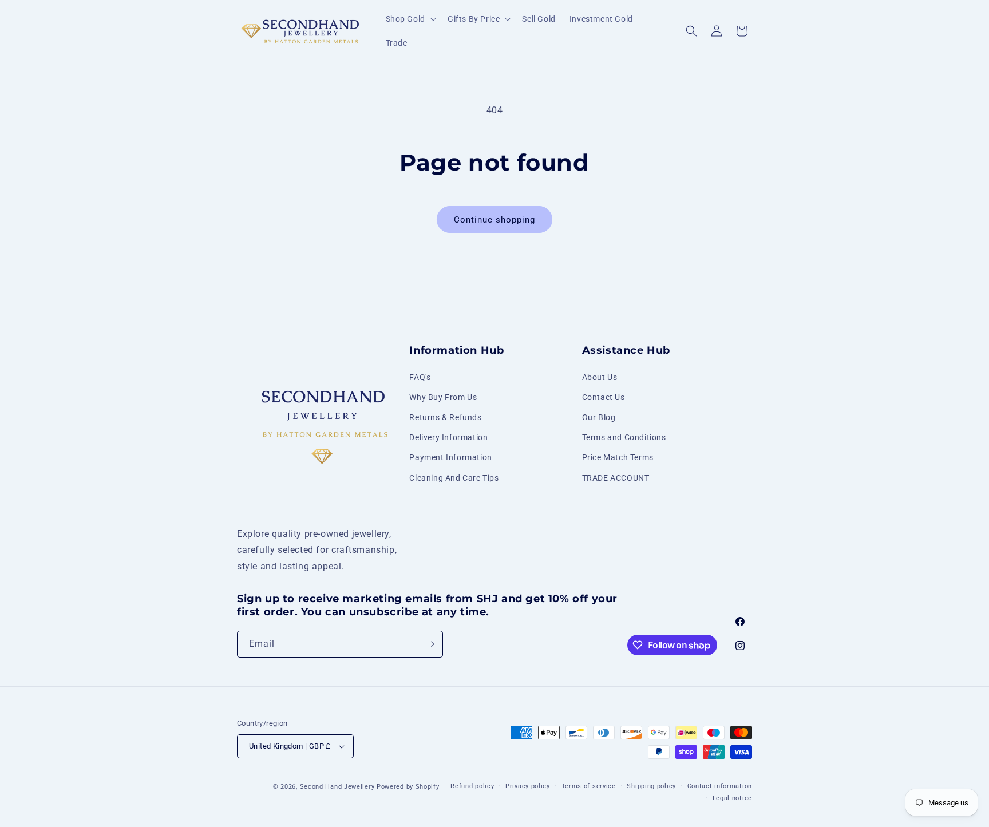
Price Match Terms (618, 457)
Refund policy (472, 786)
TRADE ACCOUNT (616, 477)
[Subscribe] (429, 644)
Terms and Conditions (624, 437)
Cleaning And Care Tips (454, 477)
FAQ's (419, 377)
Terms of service (588, 786)
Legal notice (732, 798)
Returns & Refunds (445, 417)
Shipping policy (651, 786)
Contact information (719, 786)
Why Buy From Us (443, 397)
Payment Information (450, 457)
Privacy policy (527, 786)
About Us (600, 377)
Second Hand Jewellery (337, 786)
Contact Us (603, 397)
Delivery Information (448, 437)
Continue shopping (494, 220)
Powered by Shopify (408, 786)
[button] (410, 19)
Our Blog (599, 417)
